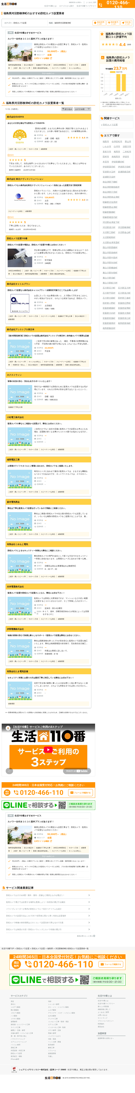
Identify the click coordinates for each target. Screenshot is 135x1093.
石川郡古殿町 (109, 298)
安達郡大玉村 (109, 171)
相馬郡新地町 (124, 323)
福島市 (106, 141)
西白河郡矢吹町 (110, 262)
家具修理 (51, 1045)
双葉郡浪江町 (124, 318)
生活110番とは (50, 6)
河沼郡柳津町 (124, 227)
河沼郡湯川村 (109, 227)
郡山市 (128, 141)
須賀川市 (127, 146)
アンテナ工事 (53, 1019)
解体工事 (51, 1048)
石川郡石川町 (109, 287)
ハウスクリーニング (18, 1039)
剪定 (12, 1001)
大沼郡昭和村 (109, 237)
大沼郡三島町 (109, 232)
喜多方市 (107, 151)
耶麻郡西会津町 (110, 207)
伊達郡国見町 (109, 166)
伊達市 (126, 156)
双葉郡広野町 (124, 303)
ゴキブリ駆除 (15, 1013)
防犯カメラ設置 (110, 124)
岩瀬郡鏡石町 (124, 171)
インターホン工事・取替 (57, 1027)
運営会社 (101, 1027)
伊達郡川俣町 (124, 166)
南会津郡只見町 (110, 192)
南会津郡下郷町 (110, 182)
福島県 (50, 948)
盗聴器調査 (52, 1053)
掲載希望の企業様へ (75, 2)
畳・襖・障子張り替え (19, 1036)
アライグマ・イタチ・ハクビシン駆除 (61, 1013)
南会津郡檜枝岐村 (111, 187)
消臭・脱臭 (52, 1039)
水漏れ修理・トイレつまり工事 (22, 1033)
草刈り (13, 1004)
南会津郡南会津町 (111, 197)
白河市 (117, 146)
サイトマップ (102, 1018)
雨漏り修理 (52, 1033)
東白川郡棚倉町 (110, 267)
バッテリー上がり (54, 1036)
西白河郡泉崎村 (110, 252)
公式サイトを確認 (41, 58)
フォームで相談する (82, 793)
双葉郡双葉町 (109, 318)
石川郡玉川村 (124, 287)
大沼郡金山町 (124, 232)
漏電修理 (14, 1022)
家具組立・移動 (16, 1056)
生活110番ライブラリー (86, 6)
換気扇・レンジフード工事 (20, 1024)
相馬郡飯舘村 (109, 328)
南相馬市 (116, 156)
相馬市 (117, 151)
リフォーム (52, 1050)
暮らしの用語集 (103, 1006)
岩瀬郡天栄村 (109, 177)
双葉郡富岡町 (124, 308)
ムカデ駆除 (52, 1010)
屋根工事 (14, 1048)
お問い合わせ (102, 1015)
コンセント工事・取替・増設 (58, 1022)
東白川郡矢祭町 (110, 272)
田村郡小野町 (109, 303)
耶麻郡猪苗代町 (110, 217)
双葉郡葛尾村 (109, 323)
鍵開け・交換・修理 (18, 1030)
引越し (50, 1056)
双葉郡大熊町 (124, 313)
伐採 (49, 1001)
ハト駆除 (14, 1016)
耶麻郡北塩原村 (110, 202)
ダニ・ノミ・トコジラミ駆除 (58, 1007)
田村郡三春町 (124, 298)
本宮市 (106, 161)
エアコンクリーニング (19, 1042)
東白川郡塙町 (109, 278)
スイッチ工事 (15, 1027)
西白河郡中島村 (110, 257)
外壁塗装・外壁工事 (18, 1050)
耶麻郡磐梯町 (109, 212)
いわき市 (107, 146)
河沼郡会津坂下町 (111, 222)
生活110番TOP (8, 948)
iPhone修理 (15, 1059)
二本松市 (127, 151)
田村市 (106, 156)
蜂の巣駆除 (15, 1010)
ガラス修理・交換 (54, 1030)
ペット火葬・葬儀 (54, 1042)
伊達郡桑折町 (118, 161)
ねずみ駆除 (52, 1016)
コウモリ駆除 (15, 1019)
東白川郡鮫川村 (110, 283)
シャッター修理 (53, 1004)
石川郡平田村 (109, 293)
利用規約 (101, 1024)
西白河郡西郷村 (110, 247)
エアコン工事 (53, 1024)
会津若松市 (117, 141)
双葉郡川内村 (109, 313)
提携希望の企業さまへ (106, 1038)
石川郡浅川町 (124, 293)
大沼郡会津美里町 (111, 242)
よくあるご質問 (91, 2)
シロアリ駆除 (15, 1007)
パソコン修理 (15, 1045)
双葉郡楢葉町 (109, 308)
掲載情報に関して (104, 1009)
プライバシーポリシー (106, 1021)
